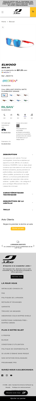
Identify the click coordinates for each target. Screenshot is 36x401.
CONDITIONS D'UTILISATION (13, 344)
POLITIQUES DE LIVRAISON (12, 297)
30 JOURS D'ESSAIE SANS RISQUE (15, 353)
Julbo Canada (12, 385)
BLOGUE (5, 340)
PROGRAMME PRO (9, 362)
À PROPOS (6, 335)
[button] (2, 11)
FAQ (3, 293)
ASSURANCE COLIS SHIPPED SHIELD (16, 316)
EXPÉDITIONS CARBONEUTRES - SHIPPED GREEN (15, 322)
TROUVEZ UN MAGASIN (11, 311)
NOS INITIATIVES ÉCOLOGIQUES (14, 358)
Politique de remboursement (21, 387)
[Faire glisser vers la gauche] (2, 246)
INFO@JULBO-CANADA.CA (12, 288)
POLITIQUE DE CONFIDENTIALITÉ (15, 349)
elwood (11, 20)
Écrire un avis (18, 227)
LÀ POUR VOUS (9, 283)
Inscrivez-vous (17, 276)
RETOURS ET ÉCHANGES (12, 302)
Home (4, 20)
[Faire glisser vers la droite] (34, 246)
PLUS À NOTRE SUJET (13, 330)
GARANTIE (6, 307)
